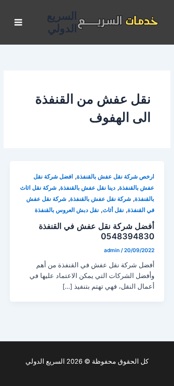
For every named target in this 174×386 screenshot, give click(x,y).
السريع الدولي (62, 22)
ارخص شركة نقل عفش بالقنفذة (115, 176)
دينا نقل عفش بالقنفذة (88, 187)
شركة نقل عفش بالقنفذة (100, 198)
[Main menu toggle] (18, 22)
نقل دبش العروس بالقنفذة (67, 210)
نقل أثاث (113, 210)
